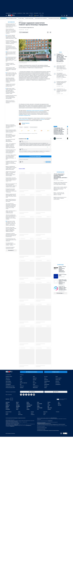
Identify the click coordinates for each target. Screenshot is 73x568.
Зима (34, 366)
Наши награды (8, 371)
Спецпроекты (58, 374)
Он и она (45, 366)
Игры (43, 13)
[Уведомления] (64, 15)
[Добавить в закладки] (48, 32)
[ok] (26, 385)
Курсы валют (36, 13)
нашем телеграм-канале (24, 119)
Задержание (26, 127)
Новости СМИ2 (22, 168)
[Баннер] (63, 18)
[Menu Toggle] (6, 15)
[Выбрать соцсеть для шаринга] (50, 32)
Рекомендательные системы (41, 419)
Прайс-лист (8, 368)
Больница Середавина (33, 127)
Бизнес (21, 368)
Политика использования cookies (42, 417)
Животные (22, 376)
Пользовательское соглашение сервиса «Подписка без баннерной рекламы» (48, 420)
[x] (31, 385)
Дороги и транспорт (23, 372)
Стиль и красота (58, 368)
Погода (24, 13)
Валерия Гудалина (25, 123)
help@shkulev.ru (12, 416)
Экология (57, 371)
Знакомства (19, 13)
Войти (22, 162)
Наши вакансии (8, 372)
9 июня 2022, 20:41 (21, 29)
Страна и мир (58, 369)
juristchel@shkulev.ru (28, 415)
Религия (45, 376)
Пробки (37, 15)
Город (21, 371)
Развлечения (46, 374)
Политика (46, 369)
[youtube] (34, 385)
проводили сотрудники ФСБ (24, 115)
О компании (8, 369)
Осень (45, 368)
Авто (21, 366)
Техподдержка (8, 374)
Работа (45, 372)
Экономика (58, 372)
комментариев (24, 32)
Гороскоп (31, 13)
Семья (45, 377)
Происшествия (47, 371)
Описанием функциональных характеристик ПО (44, 413)
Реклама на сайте (9, 366)
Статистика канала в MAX (10, 377)
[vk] (24, 385)
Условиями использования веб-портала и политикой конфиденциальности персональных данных (51, 414)
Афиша (27, 13)
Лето (34, 371)
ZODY (40, 13)
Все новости (11, 22)
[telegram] (21, 385)
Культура (34, 369)
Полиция (21, 127)
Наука (34, 374)
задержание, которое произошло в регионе (35, 110)
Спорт (57, 366)
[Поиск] (62, 15)
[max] (29, 385)
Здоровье (21, 377)
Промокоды (14, 13)
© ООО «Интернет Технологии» (10, 423)
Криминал (35, 368)
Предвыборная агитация (10, 376)
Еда (20, 374)
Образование (35, 377)
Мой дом (34, 372)
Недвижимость (8, 13)
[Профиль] (67, 15)
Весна (21, 369)
